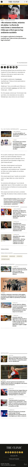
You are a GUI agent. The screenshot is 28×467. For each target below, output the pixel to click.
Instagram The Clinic (10, 452)
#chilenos (4, 256)
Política (11, 355)
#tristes (19, 256)
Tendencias (15, 266)
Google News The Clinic (22, 452)
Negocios (15, 302)
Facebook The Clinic (8, 452)
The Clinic (7, 463)
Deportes (4, 380)
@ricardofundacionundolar (10, 198)
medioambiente (17, 131)
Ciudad (3, 292)
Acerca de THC (14, 455)
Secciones (26, 1)
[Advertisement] (14, 113)
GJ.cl (25, 464)
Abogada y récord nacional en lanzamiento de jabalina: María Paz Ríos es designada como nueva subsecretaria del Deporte (14, 383)
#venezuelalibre (21, 200)
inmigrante (19, 79)
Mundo (2, 20)
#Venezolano (5, 259)
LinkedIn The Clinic (17, 452)
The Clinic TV (15, 452)
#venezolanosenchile (18, 201)
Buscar (24, 1)
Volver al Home (5, 249)
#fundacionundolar (8, 201)
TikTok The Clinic (20, 452)
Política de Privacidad (14, 459)
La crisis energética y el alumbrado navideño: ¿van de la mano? (19, 134)
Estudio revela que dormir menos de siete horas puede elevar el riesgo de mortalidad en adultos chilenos (19, 271)
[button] (2, 67)
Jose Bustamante (23, 62)
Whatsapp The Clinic (13, 452)
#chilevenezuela (8, 202)
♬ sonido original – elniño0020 (14, 203)
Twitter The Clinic (6, 452)
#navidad (12, 256)
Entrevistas (16, 221)
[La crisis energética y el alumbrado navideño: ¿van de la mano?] (6, 134)
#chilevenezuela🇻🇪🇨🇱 (17, 202)
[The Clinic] (3, 2)
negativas (14, 88)
